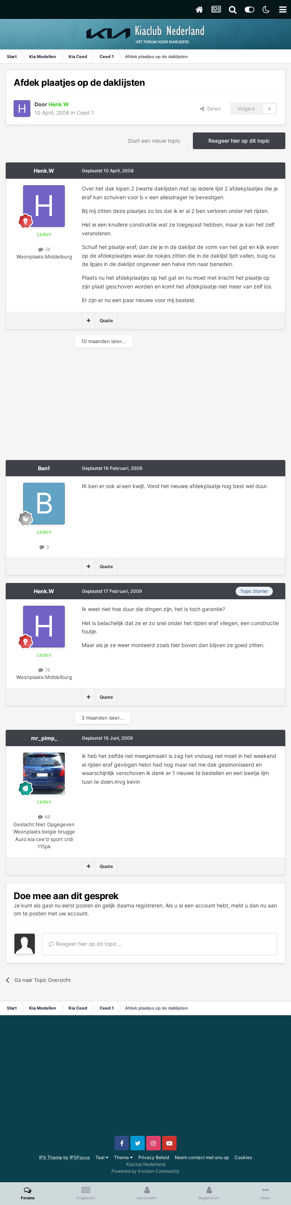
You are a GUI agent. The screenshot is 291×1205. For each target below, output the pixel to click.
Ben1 (44, 468)
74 (46, 249)
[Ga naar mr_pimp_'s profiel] (44, 773)
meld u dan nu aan (254, 905)
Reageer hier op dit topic (239, 140)
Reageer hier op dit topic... (88, 943)
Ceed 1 (85, 112)
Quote (106, 320)
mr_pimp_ (44, 738)
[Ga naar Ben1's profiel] (44, 504)
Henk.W (44, 170)
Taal (100, 1157)
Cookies (243, 1157)
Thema (122, 1157)
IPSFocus (80, 1157)
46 (46, 817)
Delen (212, 109)
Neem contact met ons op (202, 1157)
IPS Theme (50, 1157)
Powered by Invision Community (145, 1171)
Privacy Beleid (153, 1157)
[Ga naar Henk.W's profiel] (22, 108)
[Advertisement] (94, 407)
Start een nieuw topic (154, 140)
